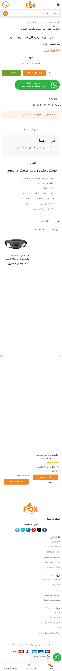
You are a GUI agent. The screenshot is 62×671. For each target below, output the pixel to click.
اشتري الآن (12, 73)
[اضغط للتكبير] (54, 25)
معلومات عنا (54, 618)
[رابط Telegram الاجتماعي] (34, 105)
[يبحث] (5, 13)
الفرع (58, 628)
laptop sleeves (53, 552)
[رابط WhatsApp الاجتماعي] (37, 105)
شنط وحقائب (54, 547)
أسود (31, 58)
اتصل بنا (56, 585)
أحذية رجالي (45, 23)
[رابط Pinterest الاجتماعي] (45, 105)
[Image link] (31, 508)
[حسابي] (5, 4)
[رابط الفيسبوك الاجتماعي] (52, 105)
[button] (16, 482)
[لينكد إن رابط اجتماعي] (41, 105)
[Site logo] (31, 4)
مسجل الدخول (35, 148)
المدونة (57, 613)
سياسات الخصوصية (51, 580)
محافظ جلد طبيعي (52, 562)
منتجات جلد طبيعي (51, 557)
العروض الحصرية (52, 623)
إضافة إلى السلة (34, 73)
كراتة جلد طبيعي (53, 567)
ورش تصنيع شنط (52, 600)
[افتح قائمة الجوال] (58, 4)
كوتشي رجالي (31, 23)
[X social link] (49, 105)
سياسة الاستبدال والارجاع (48, 633)
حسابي (57, 590)
